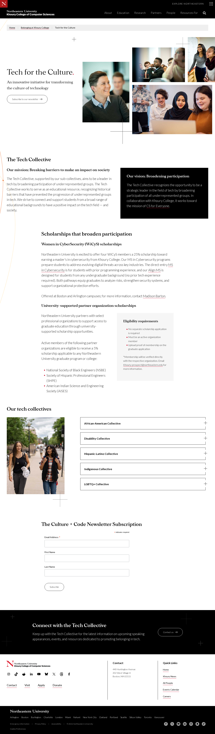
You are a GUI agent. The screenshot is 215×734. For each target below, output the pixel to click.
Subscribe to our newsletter (25, 99)
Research (140, 12)
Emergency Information (19, 724)
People (171, 12)
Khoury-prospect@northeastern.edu (143, 364)
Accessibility (56, 724)
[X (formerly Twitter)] (172, 724)
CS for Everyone (157, 206)
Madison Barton (154, 296)
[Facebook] (166, 724)
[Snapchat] (197, 724)
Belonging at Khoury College (35, 27)
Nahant (76, 717)
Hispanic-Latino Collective (101, 453)
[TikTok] (204, 724)
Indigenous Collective (98, 469)
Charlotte (48, 717)
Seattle (123, 717)
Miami (68, 717)
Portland (114, 717)
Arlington (14, 717)
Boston (24, 717)
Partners (156, 12)
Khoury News (169, 676)
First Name (50, 552)
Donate (57, 685)
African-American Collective (102, 423)
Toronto (148, 717)
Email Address (52, 537)
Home (12, 27)
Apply (41, 685)
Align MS (154, 270)
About (108, 12)
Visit (27, 685)
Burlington (36, 717)
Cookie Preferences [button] (18, 729)
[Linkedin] (185, 724)
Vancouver (159, 717)
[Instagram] (191, 724)
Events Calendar (171, 689)
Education (123, 12)
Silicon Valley (135, 717)
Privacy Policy (40, 724)
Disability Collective (97, 438)
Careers (167, 696)
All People (168, 683)
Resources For (189, 12)
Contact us (168, 632)
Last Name (50, 566)
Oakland (103, 717)
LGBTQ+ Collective (96, 484)
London (59, 717)
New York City (90, 717)
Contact (12, 685)
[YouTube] (178, 724)
